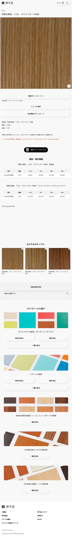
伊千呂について (42, 512)
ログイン (59, 3)
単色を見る (19, 338)
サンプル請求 (6, 519)
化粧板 (4, 512)
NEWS (39, 519)
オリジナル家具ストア (9, 523)
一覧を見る (36, 345)
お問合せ (40, 516)
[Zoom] (69, 86)
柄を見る (52, 338)
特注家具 (5, 516)
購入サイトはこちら (38, 149)
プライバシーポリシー (8, 530)
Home (3, 10)
